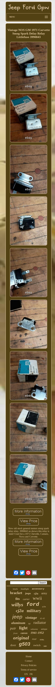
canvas (24, 633)
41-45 (42, 618)
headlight (25, 589)
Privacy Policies (28, 665)
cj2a (20, 610)
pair (13, 628)
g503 (24, 644)
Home (29, 656)
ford (32, 604)
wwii (37, 598)
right (45, 646)
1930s (42, 640)
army (44, 593)
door (13, 645)
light (23, 628)
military (34, 610)
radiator (39, 622)
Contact (28, 661)
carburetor (34, 629)
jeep (17, 617)
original (21, 637)
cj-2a (44, 606)
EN (26, 674)
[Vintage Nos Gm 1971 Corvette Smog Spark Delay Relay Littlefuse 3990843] (28, 66)
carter (26, 599)
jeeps (28, 593)
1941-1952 (37, 632)
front (15, 633)
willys (17, 604)
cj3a (36, 593)
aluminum (18, 623)
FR (31, 674)
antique (44, 629)
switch (36, 645)
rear (34, 639)
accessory (38, 589)
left (29, 624)
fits (17, 599)
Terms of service (29, 669)
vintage (31, 617)
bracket (16, 593)
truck (15, 589)
